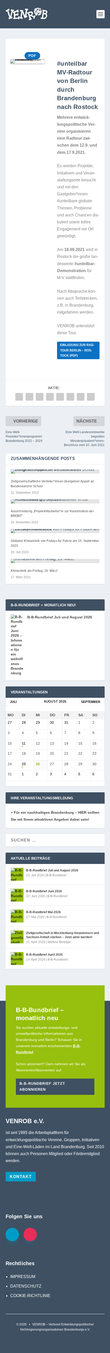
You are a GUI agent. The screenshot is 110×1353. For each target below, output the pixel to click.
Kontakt (21, 1176)
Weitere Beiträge (59, 942)
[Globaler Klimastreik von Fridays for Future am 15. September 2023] (55, 531)
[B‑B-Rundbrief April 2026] (17, 958)
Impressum (22, 1276)
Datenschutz (25, 1286)
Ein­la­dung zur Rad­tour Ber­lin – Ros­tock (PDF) (77, 350)
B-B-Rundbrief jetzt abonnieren (42, 1086)
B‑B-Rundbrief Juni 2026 (44, 891)
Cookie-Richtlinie (30, 1295)
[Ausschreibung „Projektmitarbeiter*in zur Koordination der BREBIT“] (55, 501)
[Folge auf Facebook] (12, 1234)
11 (24, 743)
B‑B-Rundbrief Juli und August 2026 (59, 617)
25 (24, 764)
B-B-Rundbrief (56, 875)
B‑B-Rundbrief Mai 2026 (43, 912)
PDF (32, 56)
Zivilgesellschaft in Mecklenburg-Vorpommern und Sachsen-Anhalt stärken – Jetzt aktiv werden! (62, 935)
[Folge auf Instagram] (30, 1234)
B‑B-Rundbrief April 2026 (44, 954)
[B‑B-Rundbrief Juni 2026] (17, 895)
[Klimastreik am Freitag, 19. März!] (55, 561)
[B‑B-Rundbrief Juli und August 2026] (17, 874)
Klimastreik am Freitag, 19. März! (34, 571)
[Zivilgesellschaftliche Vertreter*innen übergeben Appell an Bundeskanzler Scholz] (55, 471)
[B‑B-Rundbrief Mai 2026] (17, 916)
